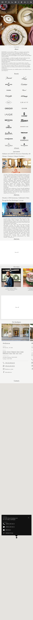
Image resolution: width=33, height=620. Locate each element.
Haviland (9, 351)
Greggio (22, 351)
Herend (17, 351)
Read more (16, 195)
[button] (17, 538)
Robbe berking (6, 353)
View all (17, 307)
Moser (14, 353)
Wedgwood (13, 351)
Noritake (4, 351)
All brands (16, 148)
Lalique (10, 353)
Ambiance (6, 343)
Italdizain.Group (9, 533)
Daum (17, 353)
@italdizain (8, 530)
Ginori (20, 353)
